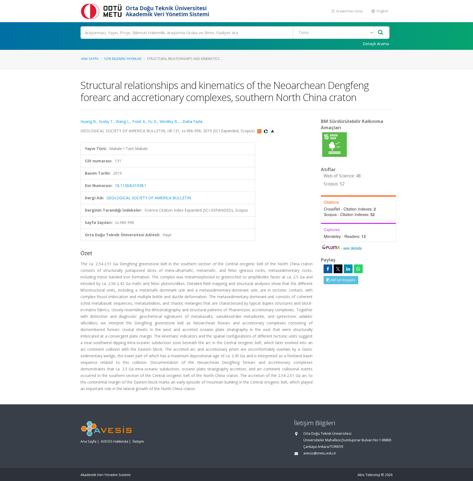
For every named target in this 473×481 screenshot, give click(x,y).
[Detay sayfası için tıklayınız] (334, 144)
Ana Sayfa (90, 58)
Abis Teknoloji (368, 475)
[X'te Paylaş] (338, 268)
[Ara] (380, 33)
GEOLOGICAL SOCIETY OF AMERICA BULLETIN (148, 197)
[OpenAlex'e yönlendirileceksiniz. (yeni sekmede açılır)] (272, 130)
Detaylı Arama (376, 43)
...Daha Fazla (191, 121)
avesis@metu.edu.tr (319, 453)
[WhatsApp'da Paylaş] (358, 268)
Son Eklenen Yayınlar (122, 58)
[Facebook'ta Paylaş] (328, 268)
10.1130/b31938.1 (130, 185)
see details (352, 248)
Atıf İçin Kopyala (342, 280)
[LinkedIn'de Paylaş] (348, 268)
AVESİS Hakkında (114, 441)
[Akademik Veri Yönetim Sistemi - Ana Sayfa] (102, 11)
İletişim (138, 441)
